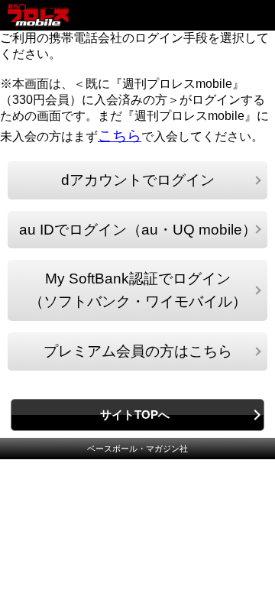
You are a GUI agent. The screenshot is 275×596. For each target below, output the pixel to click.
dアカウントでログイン (138, 180)
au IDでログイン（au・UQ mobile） (138, 230)
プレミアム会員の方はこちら (138, 351)
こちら (119, 136)
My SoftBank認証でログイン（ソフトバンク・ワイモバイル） (138, 289)
